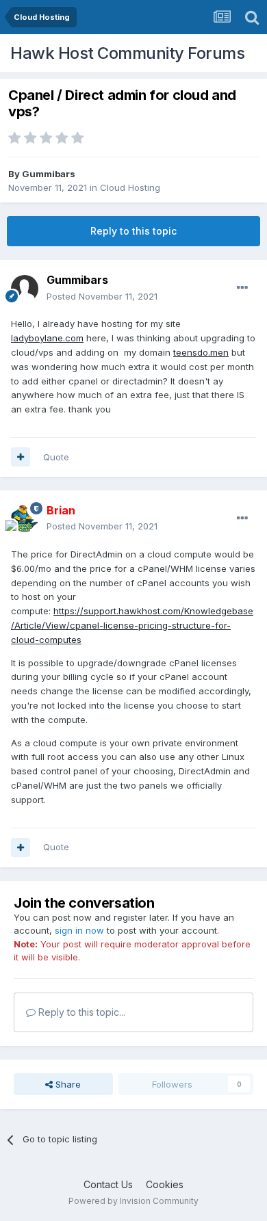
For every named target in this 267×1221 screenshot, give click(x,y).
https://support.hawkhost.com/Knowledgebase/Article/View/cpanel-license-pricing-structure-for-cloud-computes (132, 625)
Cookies (164, 1184)
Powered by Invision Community (133, 1201)
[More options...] (242, 288)
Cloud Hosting (130, 187)
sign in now (79, 930)
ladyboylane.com (47, 337)
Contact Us (108, 1184)
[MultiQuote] (20, 457)
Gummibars (48, 173)
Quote (56, 456)
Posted (102, 296)
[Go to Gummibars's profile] (24, 288)
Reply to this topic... (80, 1012)
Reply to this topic (133, 231)
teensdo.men (201, 352)
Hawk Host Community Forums (127, 53)
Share (67, 1084)
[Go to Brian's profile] (24, 518)
